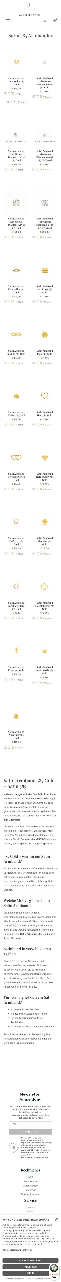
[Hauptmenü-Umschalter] (8, 21)
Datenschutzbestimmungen (35, 1157)
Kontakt (30, 1211)
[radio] (5, 94)
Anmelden (30, 1131)
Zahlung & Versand (30, 1194)
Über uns (30, 1207)
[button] (44, 21)
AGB (23, 1155)
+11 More (18, 94)
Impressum (30, 1190)
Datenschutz (30, 1181)
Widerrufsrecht (30, 1185)
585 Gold (23, 872)
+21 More (21, 102)
